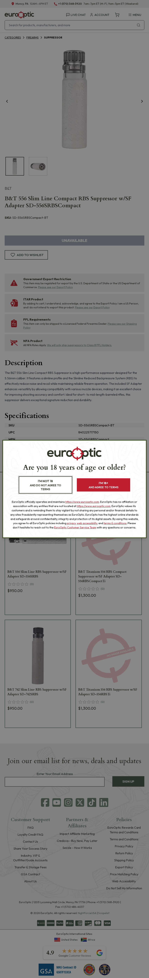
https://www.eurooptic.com (82, 502)
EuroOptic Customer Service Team (75, 527)
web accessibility (87, 523)
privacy (71, 523)
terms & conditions (115, 523)
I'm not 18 (45, 485)
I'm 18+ (103, 485)
